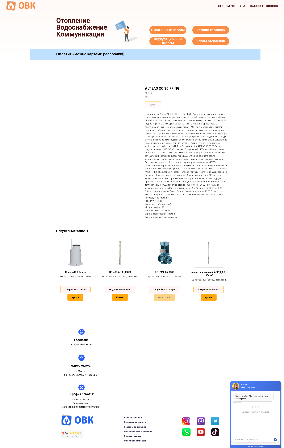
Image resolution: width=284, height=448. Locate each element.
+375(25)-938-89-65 (232, 6)
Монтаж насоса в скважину (138, 431)
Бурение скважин (133, 417)
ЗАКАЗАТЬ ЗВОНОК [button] (264, 6)
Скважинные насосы (135, 422)
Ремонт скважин (132, 436)
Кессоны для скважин (135, 427)
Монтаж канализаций (135, 441)
